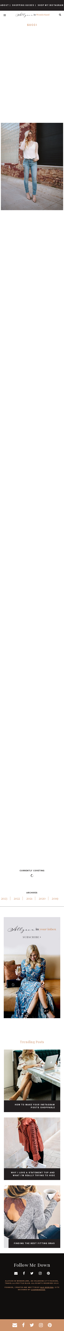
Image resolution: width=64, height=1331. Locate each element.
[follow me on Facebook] (23, 1325)
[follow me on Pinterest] (50, 1325)
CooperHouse (38, 1290)
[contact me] (14, 1325)
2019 (55, 898)
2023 (4, 898)
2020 (42, 898)
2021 (29, 898)
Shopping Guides (23, 5)
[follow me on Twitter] (32, 1325)
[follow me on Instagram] (41, 1325)
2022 (17, 898)
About (5, 5)
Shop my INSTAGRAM (50, 5)
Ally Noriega (47, 1287)
